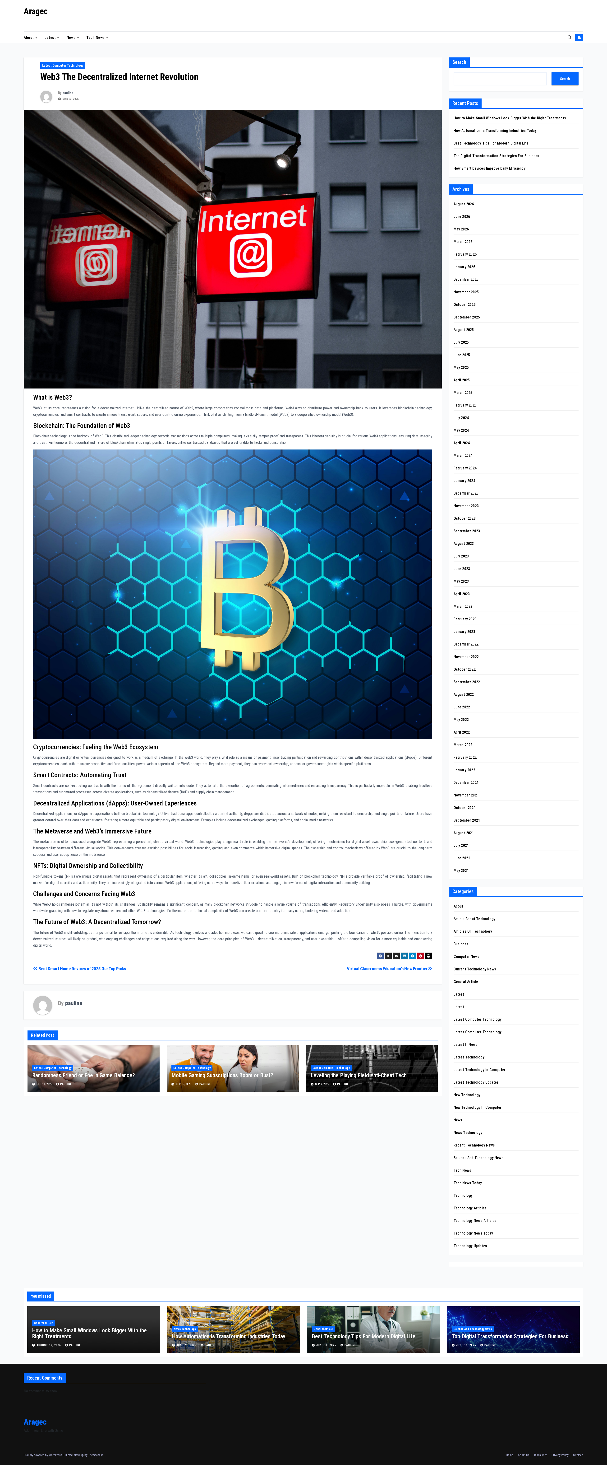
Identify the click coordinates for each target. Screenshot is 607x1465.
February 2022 (465, 757)
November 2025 (466, 292)
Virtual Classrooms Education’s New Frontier (387, 968)
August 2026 (464, 204)
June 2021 (462, 858)
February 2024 (465, 468)
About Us (523, 1455)
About (29, 37)
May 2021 (461, 870)
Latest (51, 37)
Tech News (96, 37)
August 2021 (464, 833)
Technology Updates (470, 1246)
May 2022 (461, 719)
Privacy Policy (560, 1455)
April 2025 (462, 380)
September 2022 (467, 682)
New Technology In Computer (478, 1107)
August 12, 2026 (49, 1345)
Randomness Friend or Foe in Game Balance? (83, 1075)
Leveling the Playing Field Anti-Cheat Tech (359, 1075)
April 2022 (462, 732)
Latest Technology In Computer (480, 1069)
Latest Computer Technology (62, 65)
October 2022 (465, 669)
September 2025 (467, 317)
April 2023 (462, 594)
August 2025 (464, 330)
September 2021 (467, 820)
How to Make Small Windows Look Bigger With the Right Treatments (510, 118)
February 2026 (465, 254)
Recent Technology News (474, 1145)
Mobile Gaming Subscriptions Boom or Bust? (222, 1075)
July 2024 (461, 418)
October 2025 (465, 304)
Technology (463, 1195)
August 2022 (464, 694)
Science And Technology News (478, 1158)
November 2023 (466, 506)
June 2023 (462, 568)
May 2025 (461, 367)
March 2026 (463, 241)
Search (459, 62)
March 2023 (463, 606)
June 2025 (462, 355)
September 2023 (467, 531)
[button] (569, 37)
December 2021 (466, 782)
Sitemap (578, 1455)
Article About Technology (475, 919)
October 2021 (465, 807)
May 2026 (461, 229)
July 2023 (461, 556)
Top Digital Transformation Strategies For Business (496, 156)
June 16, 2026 (466, 1345)
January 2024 (464, 480)
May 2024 (461, 430)
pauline (68, 93)
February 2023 (465, 619)
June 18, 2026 (326, 1345)
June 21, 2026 (186, 1345)
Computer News (467, 956)
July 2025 (461, 342)
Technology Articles (470, 1208)
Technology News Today (473, 1233)
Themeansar (95, 1455)
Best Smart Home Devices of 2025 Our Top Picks (82, 968)
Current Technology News (475, 969)
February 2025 (465, 405)
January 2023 (464, 631)
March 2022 (463, 745)
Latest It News (466, 1044)
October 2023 (465, 518)
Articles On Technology (473, 931)
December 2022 (466, 644)
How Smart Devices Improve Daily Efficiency (489, 168)
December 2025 (466, 279)
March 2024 (463, 455)
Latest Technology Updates (476, 1082)
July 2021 (461, 845)
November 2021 (466, 795)
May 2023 (461, 581)
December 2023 (466, 493)
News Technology (468, 1132)
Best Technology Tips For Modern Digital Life (491, 143)
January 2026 (464, 267)
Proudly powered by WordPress (43, 1455)
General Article (466, 981)
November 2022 (466, 657)
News (72, 37)
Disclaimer (540, 1455)
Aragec (36, 11)
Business (461, 944)
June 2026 (462, 216)
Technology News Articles (475, 1220)
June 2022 (462, 707)
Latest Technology (469, 1057)
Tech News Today (468, 1183)
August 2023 (464, 543)
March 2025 (463, 392)
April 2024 (462, 443)
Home (509, 1455)
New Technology (467, 1095)
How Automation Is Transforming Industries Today (495, 130)
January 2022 (464, 770)
